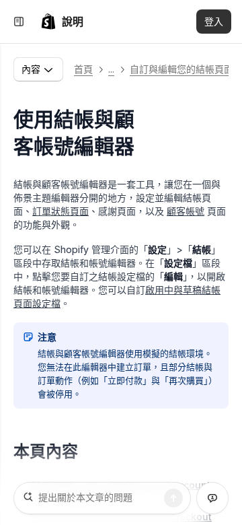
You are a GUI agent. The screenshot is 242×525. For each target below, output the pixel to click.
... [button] (111, 69)
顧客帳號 (185, 211)
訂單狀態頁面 (60, 211)
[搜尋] (173, 498)
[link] (61, 21)
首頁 (83, 69)
